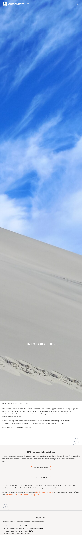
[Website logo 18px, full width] (16, 2)
